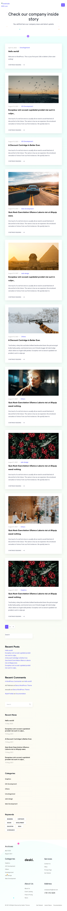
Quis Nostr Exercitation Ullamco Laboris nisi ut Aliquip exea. (32, 214)
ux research (11, 830)
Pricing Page (48, 870)
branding (10, 819)
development (20, 822)
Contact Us (47, 864)
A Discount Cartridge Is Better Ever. (24, 145)
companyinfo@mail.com (51, 890)
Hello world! (13, 51)
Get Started (47, 873)
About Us (27, 888)
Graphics (24, 590)
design (9, 822)
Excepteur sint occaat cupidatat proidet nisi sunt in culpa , (31, 112)
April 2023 (8, 850)
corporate (21, 819)
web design (25, 273)
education (10, 826)
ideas (19, 826)
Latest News (48, 905)
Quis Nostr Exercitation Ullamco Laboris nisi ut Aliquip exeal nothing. (32, 404)
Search (7, 635)
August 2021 (8, 854)
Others (23, 337)
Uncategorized (25, 48)
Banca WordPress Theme (23, 685)
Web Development (27, 209)
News (26, 898)
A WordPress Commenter (13, 681)
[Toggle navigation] (63, 5)
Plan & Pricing (29, 895)
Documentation (21, 694)
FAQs (45, 867)
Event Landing (29, 891)
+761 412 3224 (49, 893)
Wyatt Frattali (9, 694)
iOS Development (27, 106)
